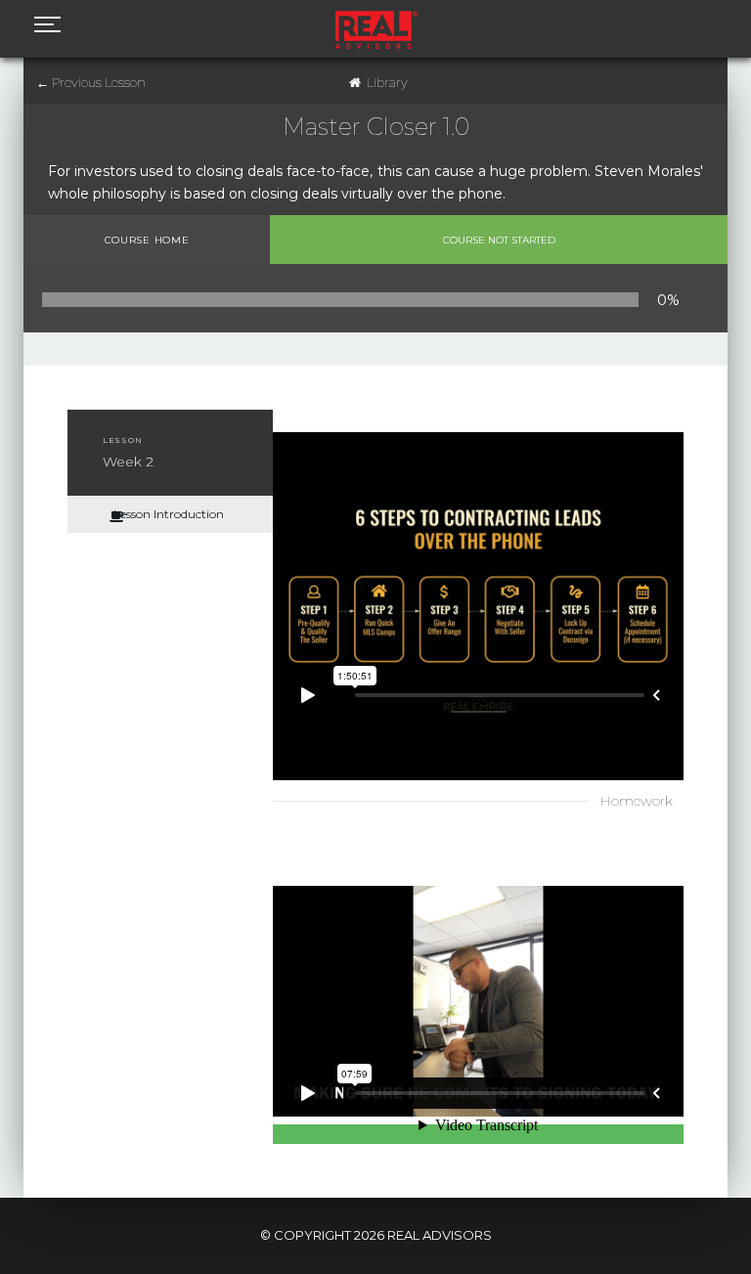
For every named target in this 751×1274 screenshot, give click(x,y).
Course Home (147, 240)
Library (387, 82)
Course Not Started (499, 240)
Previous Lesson (91, 82)
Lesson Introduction (168, 513)
